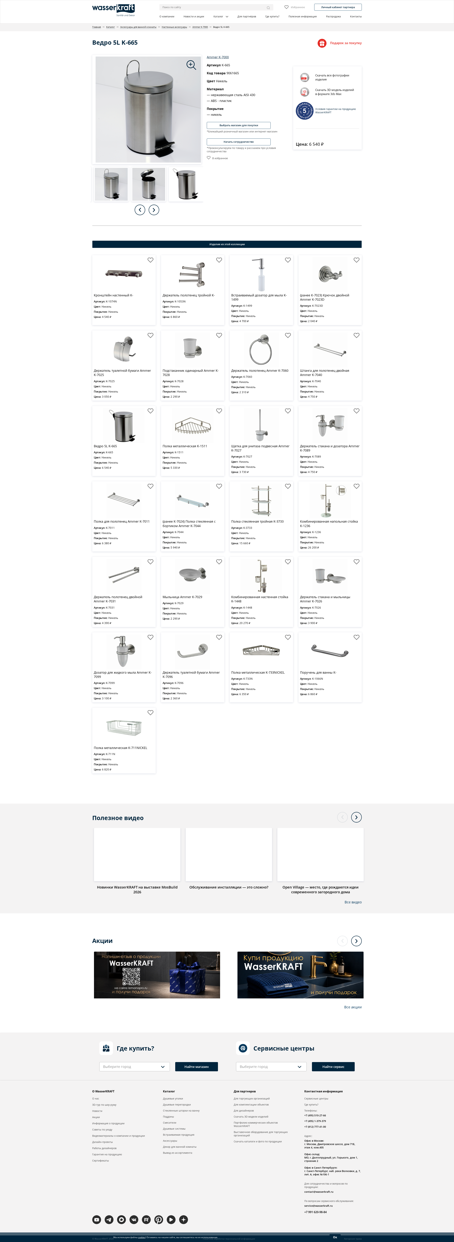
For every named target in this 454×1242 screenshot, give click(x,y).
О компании (166, 16)
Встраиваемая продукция (178, 1134)
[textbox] (116, 1066)
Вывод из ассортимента (177, 1152)
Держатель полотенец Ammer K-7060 (259, 370)
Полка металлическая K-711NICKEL (120, 748)
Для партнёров (246, 16)
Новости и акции (194, 16)
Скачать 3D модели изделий (251, 1116)
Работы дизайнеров (104, 1148)
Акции (96, 1117)
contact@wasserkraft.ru (318, 1191)
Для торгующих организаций (252, 1098)
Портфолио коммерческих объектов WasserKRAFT (256, 1124)
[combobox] (134, 1066)
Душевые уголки (173, 1098)
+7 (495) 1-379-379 (315, 1121)
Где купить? (272, 16)
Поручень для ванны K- (318, 672)
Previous (140, 210)
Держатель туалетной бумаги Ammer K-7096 (191, 674)
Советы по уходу (102, 1129)
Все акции (353, 1007)
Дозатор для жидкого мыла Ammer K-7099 (123, 674)
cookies (141, 1237)
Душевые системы (174, 1128)
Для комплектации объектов (251, 1104)
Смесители (169, 1122)
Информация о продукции (108, 1123)
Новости (97, 1111)
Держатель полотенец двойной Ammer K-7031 (118, 599)
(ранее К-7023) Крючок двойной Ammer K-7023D (324, 297)
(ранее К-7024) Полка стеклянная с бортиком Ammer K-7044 (189, 523)
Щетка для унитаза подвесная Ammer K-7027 (260, 448)
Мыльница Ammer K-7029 (182, 597)
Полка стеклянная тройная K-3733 (257, 521)
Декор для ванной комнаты (179, 1146)
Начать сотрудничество (239, 141)
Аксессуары (170, 1140)
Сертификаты (100, 1160)
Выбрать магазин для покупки (239, 125)
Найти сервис (333, 1067)
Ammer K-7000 (218, 57)
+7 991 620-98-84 (315, 1212)
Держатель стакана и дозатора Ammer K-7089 (329, 448)
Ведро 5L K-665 (105, 446)
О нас (95, 1098)
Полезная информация (303, 16)
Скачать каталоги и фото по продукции (258, 1141)
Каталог (218, 16)
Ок (335, 1237)
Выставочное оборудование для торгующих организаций (261, 1133)
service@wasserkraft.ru (318, 1205)
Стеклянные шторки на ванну (181, 1110)
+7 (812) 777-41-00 (315, 1126)
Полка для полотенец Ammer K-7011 (122, 521)
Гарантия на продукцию (107, 1154)
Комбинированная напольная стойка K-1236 (329, 523)
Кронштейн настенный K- (113, 295)
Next (154, 210)
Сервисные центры (316, 1098)
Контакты (356, 16)
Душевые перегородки (177, 1104)
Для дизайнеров (244, 1110)
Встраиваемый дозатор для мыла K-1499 (259, 297)
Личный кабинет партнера (338, 7)
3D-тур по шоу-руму (104, 1104)
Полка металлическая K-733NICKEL (258, 672)
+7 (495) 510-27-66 (315, 1115)
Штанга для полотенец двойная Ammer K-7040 (324, 372)
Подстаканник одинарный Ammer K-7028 (191, 372)
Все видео (353, 902)
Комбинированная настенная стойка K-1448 (259, 599)
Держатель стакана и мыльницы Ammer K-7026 (325, 599)
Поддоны (168, 1116)
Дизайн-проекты (102, 1142)
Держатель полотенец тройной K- (189, 295)
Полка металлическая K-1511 (185, 446)
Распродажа (333, 16)
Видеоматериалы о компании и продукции (118, 1135)
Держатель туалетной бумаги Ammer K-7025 (122, 372)
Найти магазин (196, 1067)
